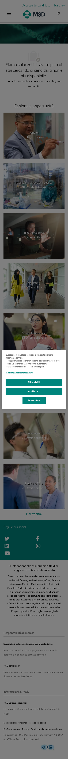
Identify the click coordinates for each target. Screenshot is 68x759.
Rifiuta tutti (34, 382)
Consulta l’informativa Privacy (19, 373)
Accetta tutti (34, 392)
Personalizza (34, 401)
